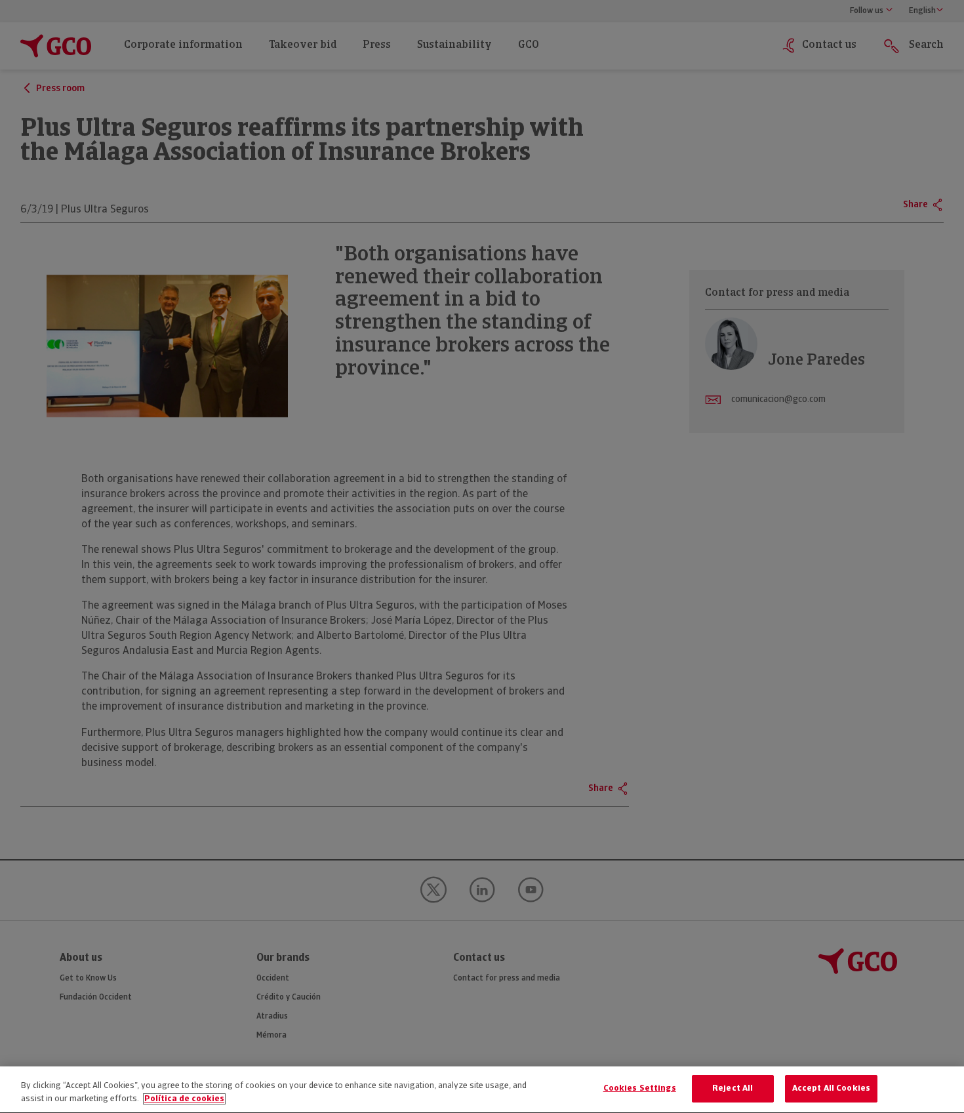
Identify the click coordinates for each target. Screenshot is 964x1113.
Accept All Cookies (831, 1088)
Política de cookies (184, 1099)
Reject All (732, 1088)
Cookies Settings (639, 1088)
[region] (482, 1089)
